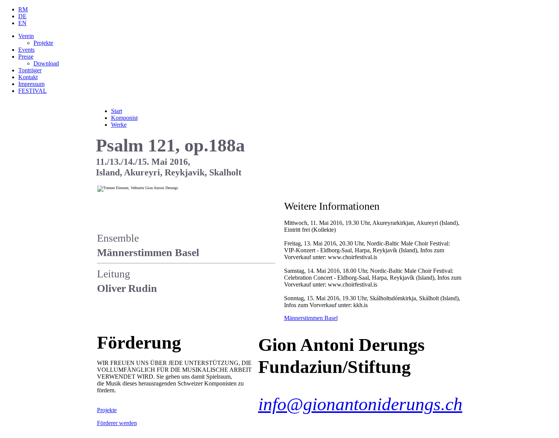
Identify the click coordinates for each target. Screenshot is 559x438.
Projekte (43, 43)
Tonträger (29, 70)
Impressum (31, 84)
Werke (119, 124)
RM (23, 9)
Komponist (124, 118)
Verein (26, 36)
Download (46, 63)
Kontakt (28, 77)
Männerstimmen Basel (311, 318)
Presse (25, 56)
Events (26, 49)
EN (22, 23)
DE (22, 16)
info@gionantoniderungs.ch (360, 404)
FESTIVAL (32, 91)
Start (116, 111)
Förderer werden (117, 423)
